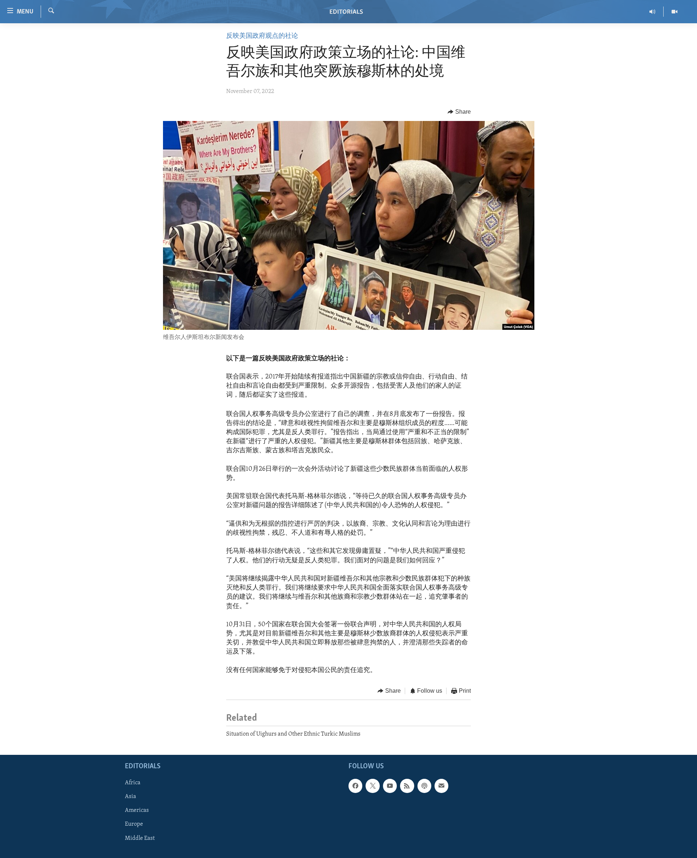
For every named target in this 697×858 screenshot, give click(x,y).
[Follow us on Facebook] (355, 786)
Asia (130, 797)
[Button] (459, 112)
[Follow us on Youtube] (390, 786)
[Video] (674, 12)
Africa (132, 783)
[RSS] (407, 786)
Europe (134, 824)
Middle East (140, 838)
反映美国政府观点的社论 (262, 36)
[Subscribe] (441, 786)
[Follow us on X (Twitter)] (372, 786)
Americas (137, 810)
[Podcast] (424, 786)
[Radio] (652, 12)
